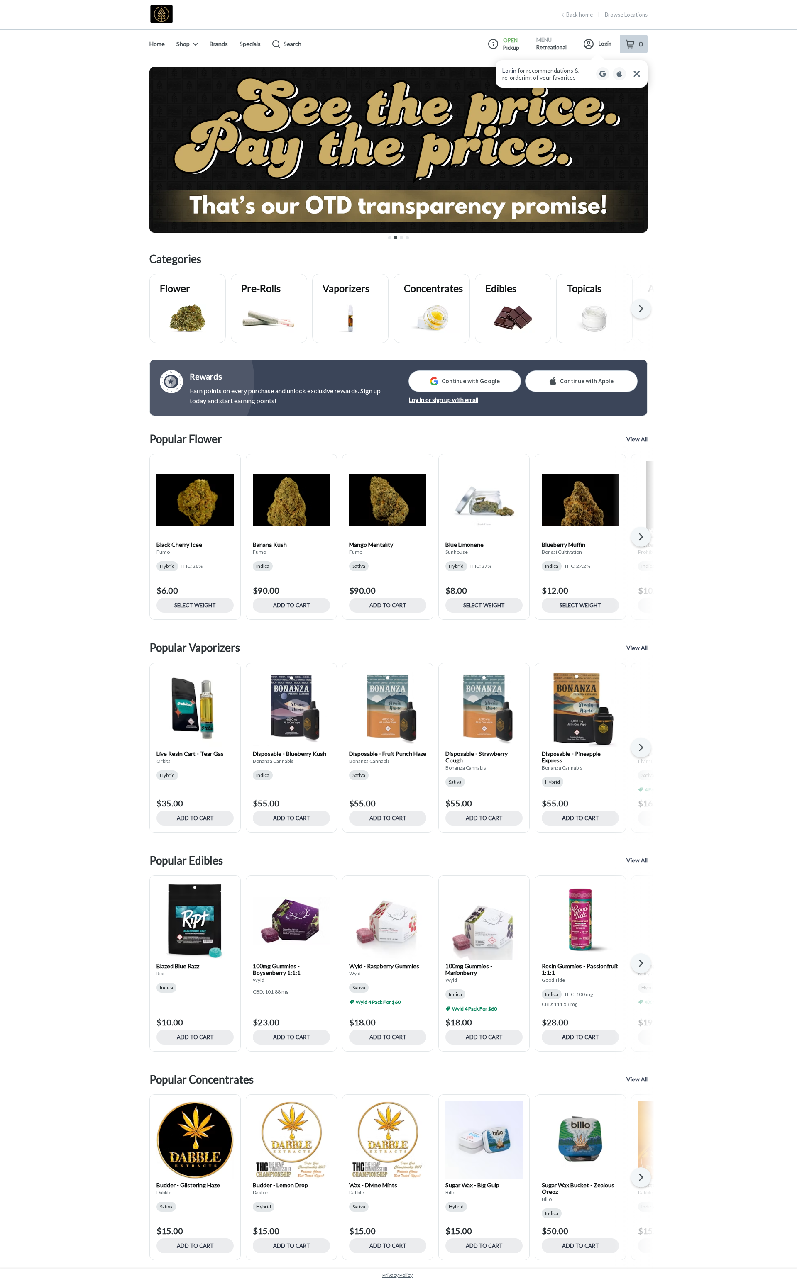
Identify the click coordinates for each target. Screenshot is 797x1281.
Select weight (195, 605)
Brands (219, 43)
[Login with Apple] (619, 73)
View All (637, 439)
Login (605, 43)
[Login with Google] (602, 73)
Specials (250, 43)
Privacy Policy (397, 1275)
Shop (183, 43)
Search (292, 43)
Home (157, 43)
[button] (572, 74)
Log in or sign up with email (443, 399)
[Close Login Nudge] (637, 74)
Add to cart (291, 605)
